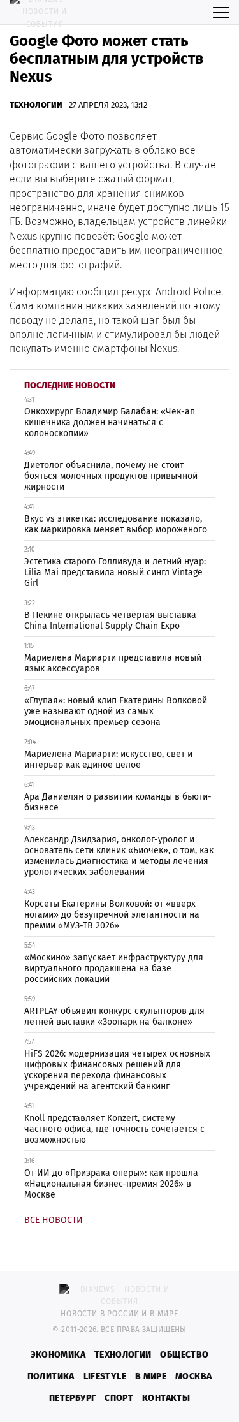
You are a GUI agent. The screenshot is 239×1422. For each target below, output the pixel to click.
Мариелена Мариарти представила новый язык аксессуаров (112, 663)
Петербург (72, 1398)
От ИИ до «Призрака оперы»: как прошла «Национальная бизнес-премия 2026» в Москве (111, 1184)
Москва (193, 1376)
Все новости (53, 1220)
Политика (51, 1376)
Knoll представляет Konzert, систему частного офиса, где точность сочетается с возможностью (114, 1129)
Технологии (36, 105)
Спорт (119, 1398)
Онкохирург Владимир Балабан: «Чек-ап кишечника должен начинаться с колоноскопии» (109, 422)
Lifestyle (104, 1376)
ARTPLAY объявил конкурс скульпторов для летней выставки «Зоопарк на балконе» (114, 1016)
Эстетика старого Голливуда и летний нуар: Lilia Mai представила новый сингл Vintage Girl (115, 572)
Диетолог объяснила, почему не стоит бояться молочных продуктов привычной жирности (111, 476)
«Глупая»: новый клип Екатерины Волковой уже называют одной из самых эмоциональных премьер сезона (115, 711)
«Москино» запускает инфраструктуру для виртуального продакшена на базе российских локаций (113, 968)
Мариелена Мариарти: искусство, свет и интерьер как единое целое (108, 759)
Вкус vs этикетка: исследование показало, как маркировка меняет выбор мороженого (115, 524)
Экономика (58, 1354)
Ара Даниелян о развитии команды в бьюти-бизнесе (118, 802)
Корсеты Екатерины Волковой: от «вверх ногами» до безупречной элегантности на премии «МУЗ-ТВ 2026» (111, 914)
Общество (184, 1354)
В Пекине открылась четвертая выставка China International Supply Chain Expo (110, 620)
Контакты (166, 1398)
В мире (150, 1376)
